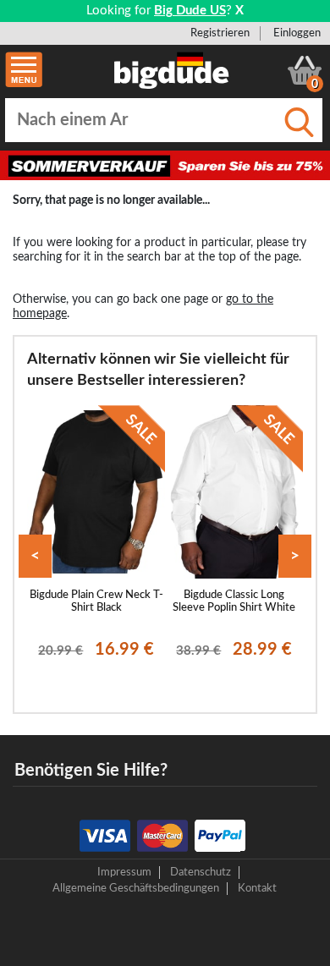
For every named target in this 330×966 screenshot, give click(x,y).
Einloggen (297, 33)
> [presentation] (295, 556)
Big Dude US (190, 10)
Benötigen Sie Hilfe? (91, 770)
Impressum (124, 872)
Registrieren (220, 33)
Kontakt (257, 888)
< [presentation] (35, 556)
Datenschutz (200, 872)
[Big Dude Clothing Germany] (171, 70)
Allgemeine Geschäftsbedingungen (135, 888)
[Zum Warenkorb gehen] (305, 70)
